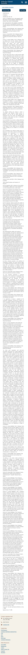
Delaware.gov (3, 646)
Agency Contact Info (5, 649)
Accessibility (3, 644)
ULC (2, 634)
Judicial (2, 647)
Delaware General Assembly (7, 2)
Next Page (22, 10)
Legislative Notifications (5, 639)
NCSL (2, 636)
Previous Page (6, 10)
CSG (2, 633)
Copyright (3, 651)
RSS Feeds (3, 638)
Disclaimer (3, 652)
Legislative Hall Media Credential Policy (9, 631)
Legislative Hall (6, 624)
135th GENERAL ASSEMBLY (8, 7)
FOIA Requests (4, 630)
